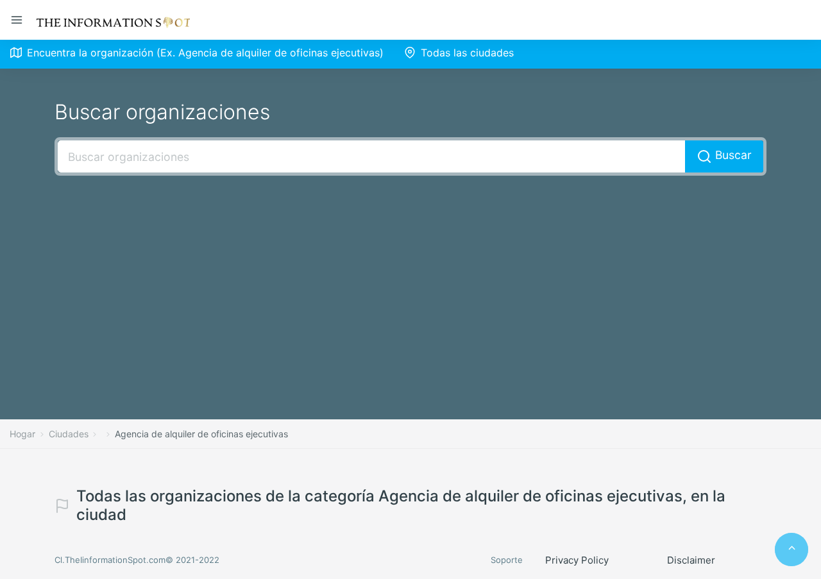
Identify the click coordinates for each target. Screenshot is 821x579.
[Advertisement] (410, 278)
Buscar (732, 155)
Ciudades (69, 433)
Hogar (22, 433)
